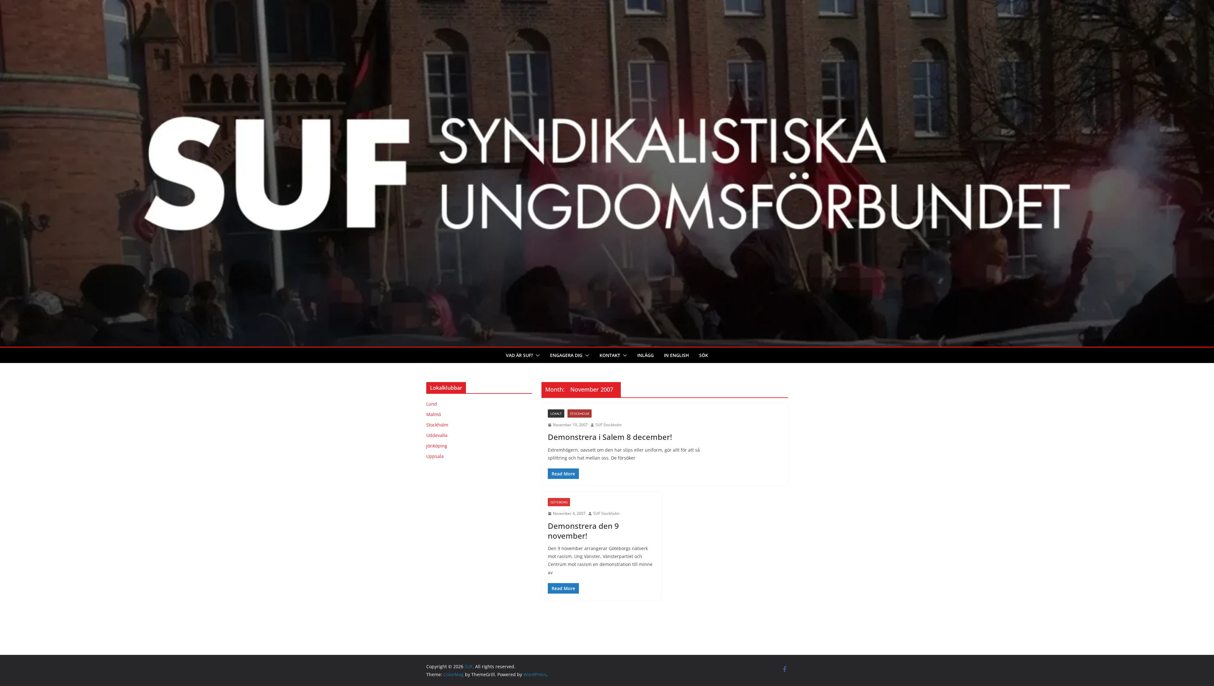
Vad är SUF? (519, 355)
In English (676, 355)
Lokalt (556, 413)
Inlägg (645, 355)
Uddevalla (437, 435)
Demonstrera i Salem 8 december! (610, 437)
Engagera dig (566, 355)
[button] (536, 355)
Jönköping (436, 446)
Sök (703, 355)
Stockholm (579, 413)
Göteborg (558, 502)
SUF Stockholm (608, 424)
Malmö (433, 414)
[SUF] (607, 4)
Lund (431, 404)
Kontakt (610, 355)
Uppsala (435, 456)
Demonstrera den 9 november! (583, 531)
